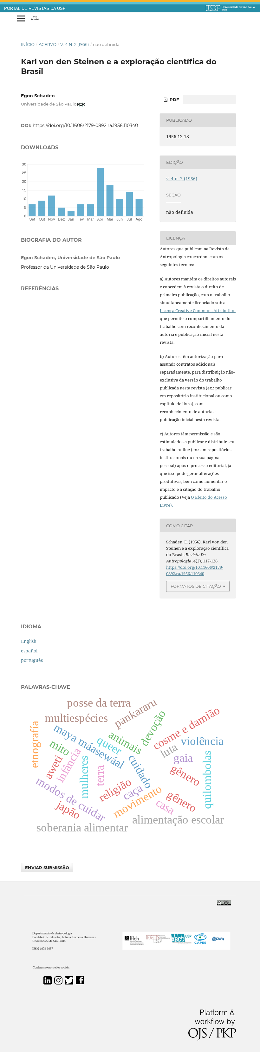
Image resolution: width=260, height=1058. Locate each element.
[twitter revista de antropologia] (69, 983)
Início (28, 44)
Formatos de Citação (196, 586)
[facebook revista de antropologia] (80, 983)
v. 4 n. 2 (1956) (74, 44)
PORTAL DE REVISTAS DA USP (35, 8)
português (32, 660)
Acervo (47, 44)
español (29, 651)
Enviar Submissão (47, 867)
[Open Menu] (21, 18)
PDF (173, 99)
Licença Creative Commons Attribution (198, 310)
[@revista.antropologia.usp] (58, 983)
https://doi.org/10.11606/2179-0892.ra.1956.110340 (85, 125)
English (28, 641)
